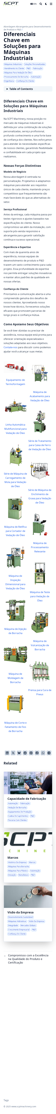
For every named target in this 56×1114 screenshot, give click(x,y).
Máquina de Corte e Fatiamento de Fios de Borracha (15, 727)
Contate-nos (10, 347)
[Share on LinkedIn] (7, 753)
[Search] (41, 4)
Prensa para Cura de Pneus (39, 692)
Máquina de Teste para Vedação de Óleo (40, 596)
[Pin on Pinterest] (31, 753)
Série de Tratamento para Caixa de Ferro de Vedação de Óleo (39, 445)
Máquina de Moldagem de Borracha (15, 678)
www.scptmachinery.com (23, 1106)
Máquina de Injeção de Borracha (15, 631)
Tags (6, 1100)
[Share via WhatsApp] (43, 753)
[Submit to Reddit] (25, 753)
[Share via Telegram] (49, 753)
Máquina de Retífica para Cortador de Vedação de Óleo (15, 531)
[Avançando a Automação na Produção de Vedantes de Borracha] (28, 800)
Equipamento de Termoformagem (15, 382)
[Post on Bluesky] (19, 753)
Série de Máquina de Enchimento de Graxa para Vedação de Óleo (39, 496)
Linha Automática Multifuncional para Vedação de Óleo (15, 429)
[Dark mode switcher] (46, 4)
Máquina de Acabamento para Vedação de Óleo (40, 396)
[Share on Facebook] (37, 753)
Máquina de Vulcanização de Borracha (40, 645)
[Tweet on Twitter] (13, 753)
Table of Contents (21, 89)
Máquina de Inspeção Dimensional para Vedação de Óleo (15, 582)
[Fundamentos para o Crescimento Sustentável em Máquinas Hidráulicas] (28, 913)
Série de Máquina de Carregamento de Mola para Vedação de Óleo (15, 480)
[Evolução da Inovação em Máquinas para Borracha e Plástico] (28, 856)
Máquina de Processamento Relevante (40, 547)
